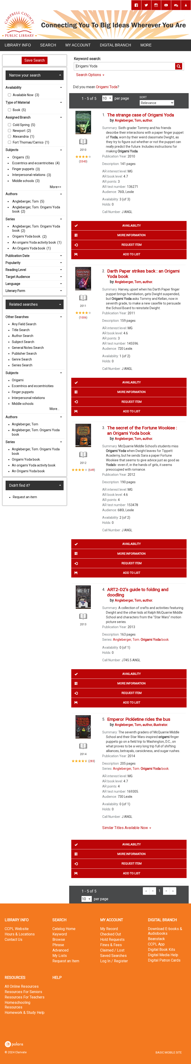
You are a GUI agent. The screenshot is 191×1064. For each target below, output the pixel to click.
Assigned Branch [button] (18, 117)
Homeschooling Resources (17, 1004)
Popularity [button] (13, 263)
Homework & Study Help (24, 1012)
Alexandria (21, 136)
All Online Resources (22, 986)
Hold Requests (112, 939)
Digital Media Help (163, 955)
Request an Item (65, 961)
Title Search (21, 330)
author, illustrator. (141, 725)
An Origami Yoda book (29, 248)
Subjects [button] (12, 150)
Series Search (22, 365)
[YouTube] (166, 5)
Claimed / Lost (112, 950)
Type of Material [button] (18, 102)
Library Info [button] (18, 45)
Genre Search (22, 359)
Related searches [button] (23, 304)
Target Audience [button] (18, 277)
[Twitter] (146, 5)
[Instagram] (156, 5)
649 (91, 469)
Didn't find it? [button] (19, 485)
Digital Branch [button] (115, 45)
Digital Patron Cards (164, 960)
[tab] (35, 75)
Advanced (60, 950)
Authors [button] (11, 194)
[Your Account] (186, 5)
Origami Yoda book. (27, 236)
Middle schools (23, 181)
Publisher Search (24, 353)
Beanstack (156, 939)
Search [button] (48, 45)
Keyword (59, 934)
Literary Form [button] (15, 291)
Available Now (23, 95)
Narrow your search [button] (25, 75)
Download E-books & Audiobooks (165, 931)
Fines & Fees (111, 945)
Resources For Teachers (24, 997)
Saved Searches (113, 955)
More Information (131, 235)
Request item (132, 244)
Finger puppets (23, 169)
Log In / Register (114, 961)
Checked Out (110, 934)
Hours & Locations (20, 934)
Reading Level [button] (16, 270)
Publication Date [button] (18, 256)
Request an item (25, 497)
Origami (18, 157)
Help (57, 977)
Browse (58, 939)
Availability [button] (13, 87)
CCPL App (156, 944)
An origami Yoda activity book (34, 242)
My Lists (59, 955)
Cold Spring (21, 125)
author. (134, 120)
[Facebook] (136, 5)
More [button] (146, 45)
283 (91, 761)
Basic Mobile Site (169, 1052)
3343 (83, 161)
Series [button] (10, 219)
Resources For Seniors (23, 992)
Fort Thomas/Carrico (28, 142)
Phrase (58, 945)
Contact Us (13, 939)
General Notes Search (28, 348)
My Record (109, 929)
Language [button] (13, 284)
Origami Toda (106, 87)
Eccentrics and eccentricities (33, 163)
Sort (143, 97)
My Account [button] (78, 45)
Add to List (131, 254)
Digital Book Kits (161, 949)
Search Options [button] (89, 75)
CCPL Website (17, 929)
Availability (131, 225)
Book (17, 110)
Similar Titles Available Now (125, 828)
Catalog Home (63, 929)
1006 (83, 317)
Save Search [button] (34, 60)
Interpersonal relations (29, 175)
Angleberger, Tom (25, 201)
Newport (19, 131)
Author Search (22, 336)
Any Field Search (24, 324)
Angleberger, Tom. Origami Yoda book (36, 209)
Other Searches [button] (17, 317)
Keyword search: (88, 58)
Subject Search (23, 342)
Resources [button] (15, 977)
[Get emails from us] (176, 5)
